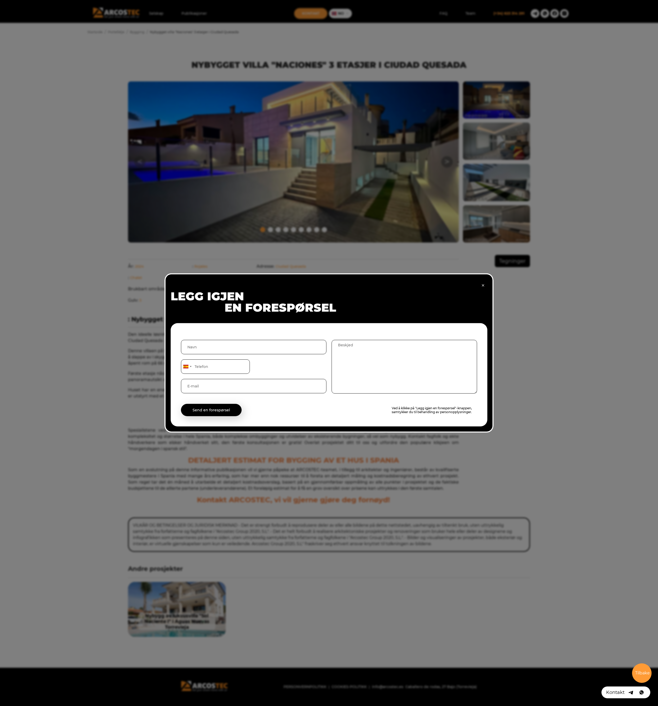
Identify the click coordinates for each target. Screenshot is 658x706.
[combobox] (187, 367)
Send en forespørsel (211, 410)
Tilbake (642, 673)
